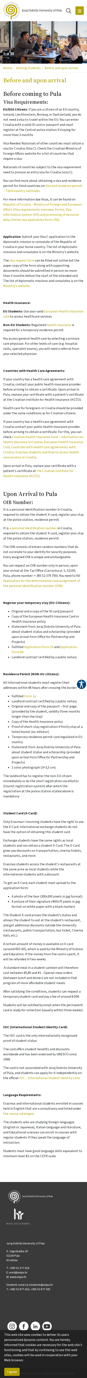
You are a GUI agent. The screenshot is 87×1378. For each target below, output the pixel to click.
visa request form (22, 260)
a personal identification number (33, 528)
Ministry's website (16, 286)
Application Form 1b (39, 647)
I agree (12, 1372)
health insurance (59, 325)
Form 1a (30, 696)
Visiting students (28, 68)
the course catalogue (18, 1113)
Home (7, 68)
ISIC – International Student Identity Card (49, 1078)
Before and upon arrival (61, 68)
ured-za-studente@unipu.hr (35, 1285)
